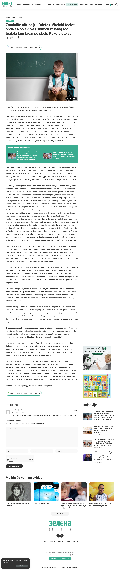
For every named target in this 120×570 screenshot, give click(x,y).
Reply (75, 410)
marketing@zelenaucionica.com (60, 558)
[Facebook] (58, 536)
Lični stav (10, 20)
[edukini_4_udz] (97, 386)
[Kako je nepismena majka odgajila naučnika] (18, 491)
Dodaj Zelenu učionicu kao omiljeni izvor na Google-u (25, 47)
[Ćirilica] (107, 4)
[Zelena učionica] (7, 4)
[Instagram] (62, 536)
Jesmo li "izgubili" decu (42, 503)
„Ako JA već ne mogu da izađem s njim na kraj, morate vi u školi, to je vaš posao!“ (73, 506)
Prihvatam (22, 566)
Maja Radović (12, 42)
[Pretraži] (116, 4)
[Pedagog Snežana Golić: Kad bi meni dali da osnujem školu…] (101, 491)
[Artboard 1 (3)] (97, 358)
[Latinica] (112, 4)
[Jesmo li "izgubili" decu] (46, 491)
